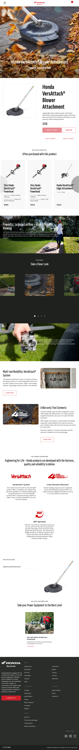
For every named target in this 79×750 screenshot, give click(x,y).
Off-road (26, 672)
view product (13, 198)
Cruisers (54, 675)
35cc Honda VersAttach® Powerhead (35, 188)
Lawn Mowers (28, 696)
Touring (54, 672)
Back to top (70, 731)
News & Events (56, 690)
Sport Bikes (27, 675)
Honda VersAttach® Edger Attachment (65, 187)
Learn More (9, 393)
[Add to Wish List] (20, 204)
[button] (34, 316)
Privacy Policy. (74, 747)
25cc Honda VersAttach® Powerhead (9, 188)
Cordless (26, 690)
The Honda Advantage (30, 720)
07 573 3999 (7, 747)
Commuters (55, 666)
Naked (54, 669)
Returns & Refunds (29, 726)
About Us (27, 717)
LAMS (25, 682)
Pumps (26, 699)
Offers (54, 693)
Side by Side (28, 666)
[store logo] (39, 3)
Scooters (26, 679)
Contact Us (11, 698)
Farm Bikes (27, 669)
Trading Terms (28, 723)
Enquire (68, 130)
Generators (27, 693)
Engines (26, 708)
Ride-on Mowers (29, 702)
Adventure (55, 679)
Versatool (27, 705)
